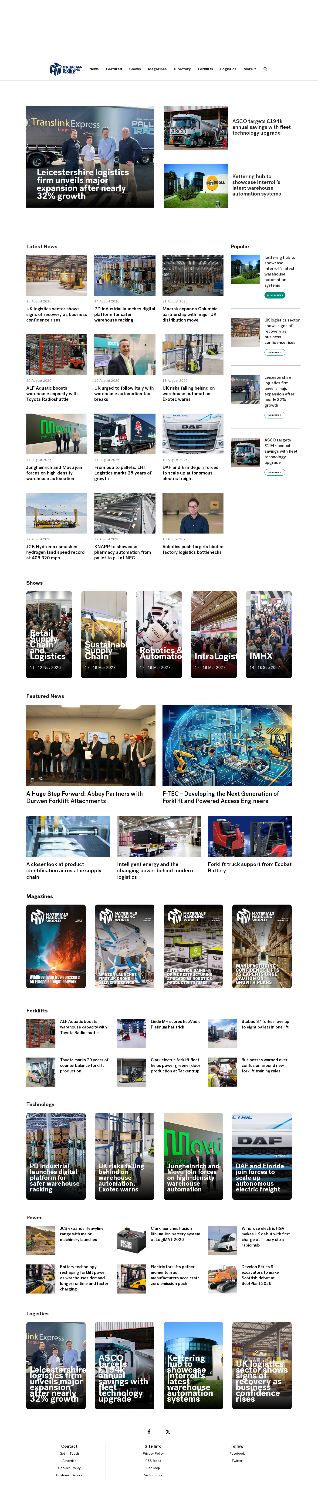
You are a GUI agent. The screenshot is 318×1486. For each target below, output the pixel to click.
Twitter (237, 1461)
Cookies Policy (69, 1468)
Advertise (69, 1461)
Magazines (157, 69)
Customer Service (69, 1475)
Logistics (228, 69)
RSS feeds (153, 1461)
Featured (114, 69)
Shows (135, 69)
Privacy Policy (153, 1454)
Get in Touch (69, 1454)
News (94, 69)
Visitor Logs (153, 1475)
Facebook (237, 1454)
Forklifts (205, 69)
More (249, 69)
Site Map (153, 1468)
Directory (182, 69)
